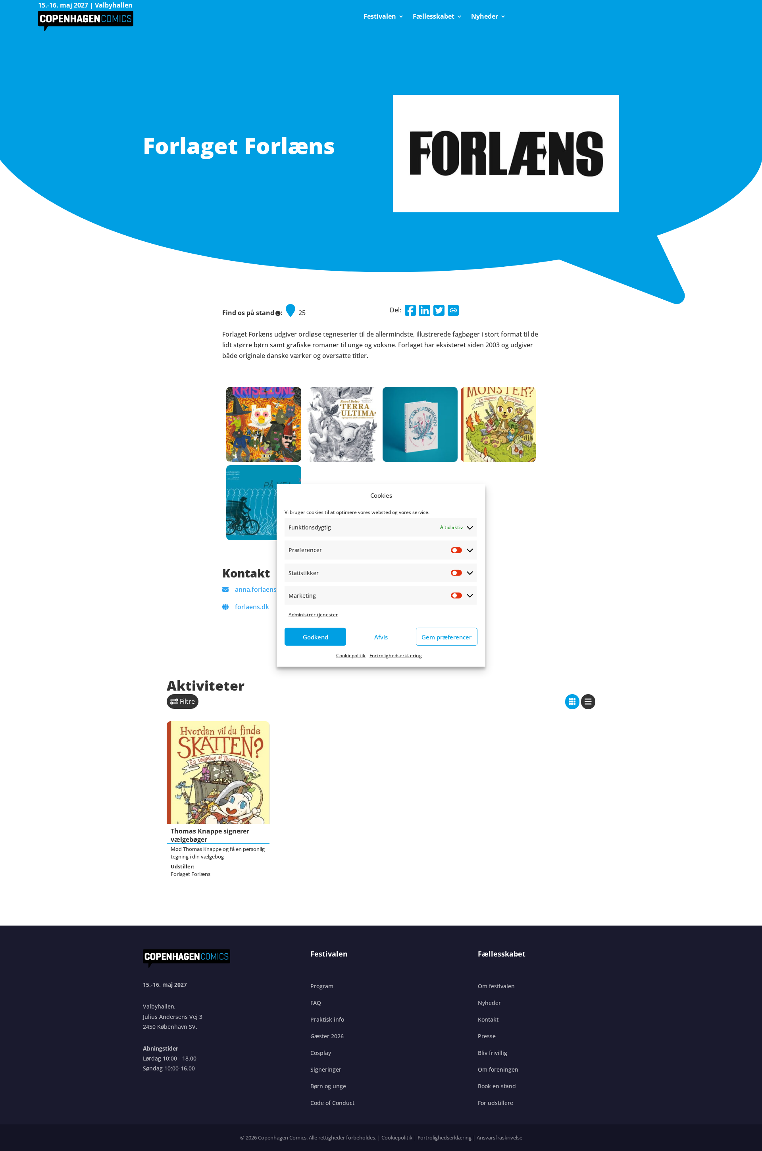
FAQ (315, 1003)
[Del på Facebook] (410, 310)
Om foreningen (498, 1069)
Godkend (315, 637)
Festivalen (380, 17)
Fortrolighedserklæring (395, 655)
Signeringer (325, 1069)
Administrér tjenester (313, 614)
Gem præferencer (446, 637)
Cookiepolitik (351, 655)
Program (321, 986)
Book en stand (497, 1086)
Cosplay (320, 1053)
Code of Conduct (332, 1103)
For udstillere (495, 1103)
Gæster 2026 (327, 1036)
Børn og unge (328, 1086)
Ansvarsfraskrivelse (499, 1137)
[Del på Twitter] (439, 310)
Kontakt (488, 1019)
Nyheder (484, 17)
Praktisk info (327, 1019)
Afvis (381, 637)
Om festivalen (496, 986)
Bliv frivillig (492, 1053)
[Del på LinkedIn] (424, 310)
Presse (487, 1036)
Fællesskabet (433, 17)
